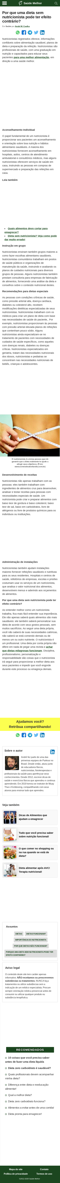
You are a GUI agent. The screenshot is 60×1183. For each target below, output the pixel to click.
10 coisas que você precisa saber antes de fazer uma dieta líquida (27, 1059)
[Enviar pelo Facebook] (24, 32)
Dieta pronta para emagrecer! (25, 1113)
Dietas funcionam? (36, 934)
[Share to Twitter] (36, 32)
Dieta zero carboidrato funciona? (26, 1101)
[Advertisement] (30, 95)
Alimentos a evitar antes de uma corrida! (31, 1107)
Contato (44, 1169)
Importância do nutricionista (30, 940)
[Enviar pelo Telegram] (30, 32)
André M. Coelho (22, 26)
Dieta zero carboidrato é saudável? (29, 1068)
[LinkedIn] (52, 752)
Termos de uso (44, 1174)
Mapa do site (15, 1169)
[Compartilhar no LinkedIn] (42, 32)
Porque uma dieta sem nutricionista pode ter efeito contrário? (29, 953)
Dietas (18, 934)
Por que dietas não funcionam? (30, 946)
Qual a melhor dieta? (20, 1095)
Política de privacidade (16, 1174)
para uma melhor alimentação (31, 57)
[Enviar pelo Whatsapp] (17, 32)
